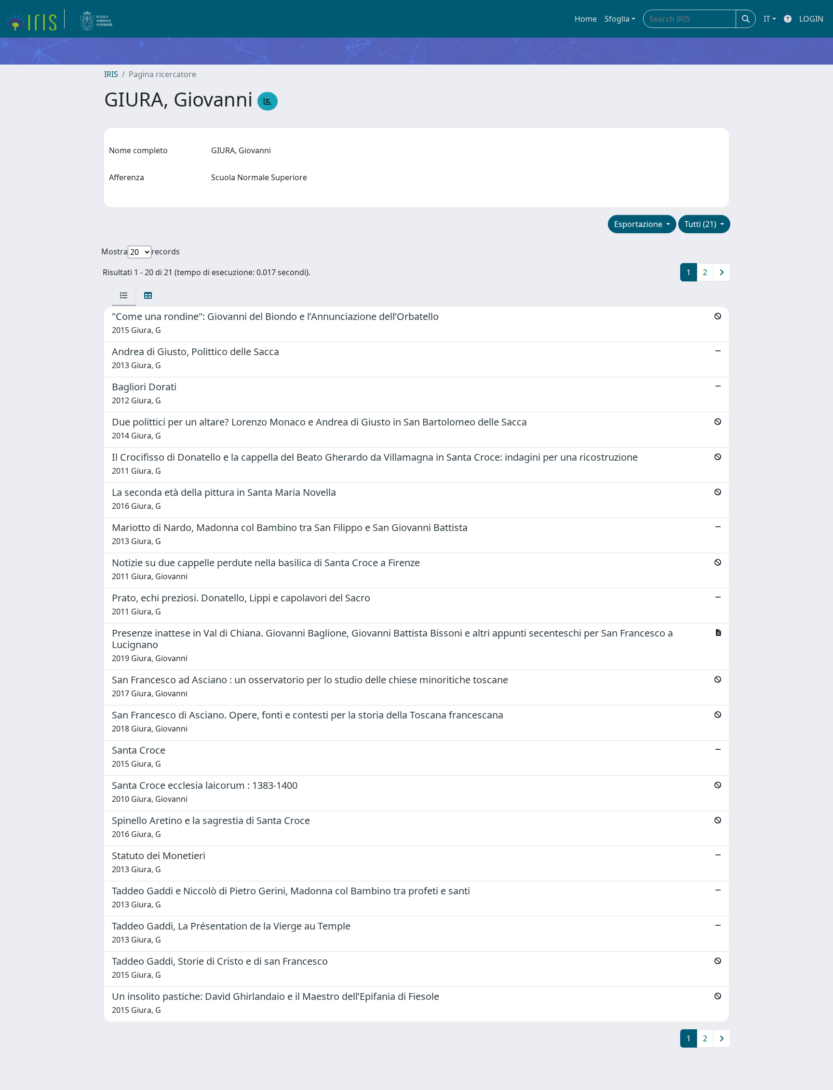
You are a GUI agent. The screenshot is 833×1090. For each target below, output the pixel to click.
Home (586, 18)
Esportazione (639, 224)
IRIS (111, 74)
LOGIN (811, 18)
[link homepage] (35, 18)
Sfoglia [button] (617, 18)
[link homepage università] (96, 18)
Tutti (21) (701, 224)
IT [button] (767, 18)
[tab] (124, 295)
